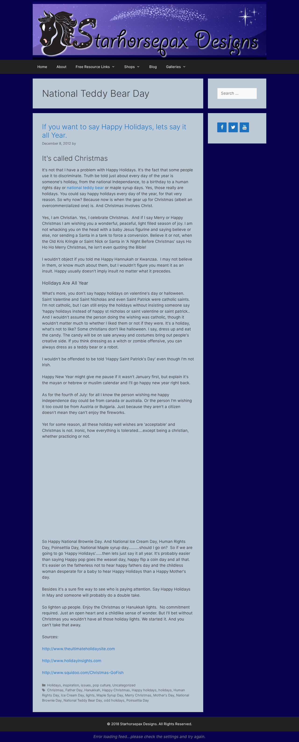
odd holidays (114, 700)
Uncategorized (123, 685)
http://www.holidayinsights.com (71, 660)
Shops (129, 67)
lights (90, 695)
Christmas (55, 690)
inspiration (71, 685)
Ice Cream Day (72, 695)
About (61, 67)
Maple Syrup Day (109, 695)
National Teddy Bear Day (83, 700)
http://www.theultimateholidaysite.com (78, 648)
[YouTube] (244, 127)
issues (86, 685)
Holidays (54, 685)
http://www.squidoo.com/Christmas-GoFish (83, 672)
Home (42, 67)
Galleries (173, 67)
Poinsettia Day (137, 700)
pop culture (101, 685)
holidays (165, 690)
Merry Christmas (138, 695)
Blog (153, 67)
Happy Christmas (116, 690)
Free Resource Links (93, 67)
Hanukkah (92, 690)
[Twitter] (233, 127)
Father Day (73, 690)
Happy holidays (144, 690)
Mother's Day (163, 695)
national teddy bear (85, 187)
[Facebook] (222, 127)
